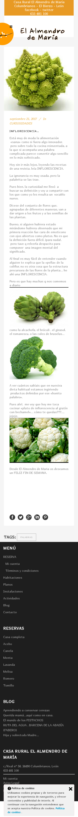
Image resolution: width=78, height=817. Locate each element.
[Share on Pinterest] (45, 517)
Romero (8, 678)
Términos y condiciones (22, 570)
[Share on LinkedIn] (37, 517)
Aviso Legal (11, 783)
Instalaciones (13, 591)
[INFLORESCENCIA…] (39, 79)
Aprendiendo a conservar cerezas (26, 710)
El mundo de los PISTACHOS (23, 720)
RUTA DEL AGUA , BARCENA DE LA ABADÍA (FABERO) (33, 727)
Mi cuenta (12, 563)
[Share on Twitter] (20, 517)
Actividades (11, 598)
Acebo (7, 644)
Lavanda (9, 664)
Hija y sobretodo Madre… (21, 735)
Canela (8, 651)
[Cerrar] (70, 789)
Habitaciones (12, 577)
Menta (8, 657)
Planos (8, 584)
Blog (6, 605)
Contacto (10, 612)
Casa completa (13, 637)
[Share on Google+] (29, 517)
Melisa (8, 671)
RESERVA (9, 557)
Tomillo (8, 685)
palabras (26, 537)
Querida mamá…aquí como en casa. (28, 715)
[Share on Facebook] (12, 517)
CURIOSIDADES (21, 123)
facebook (32, 10)
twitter (48, 10)
